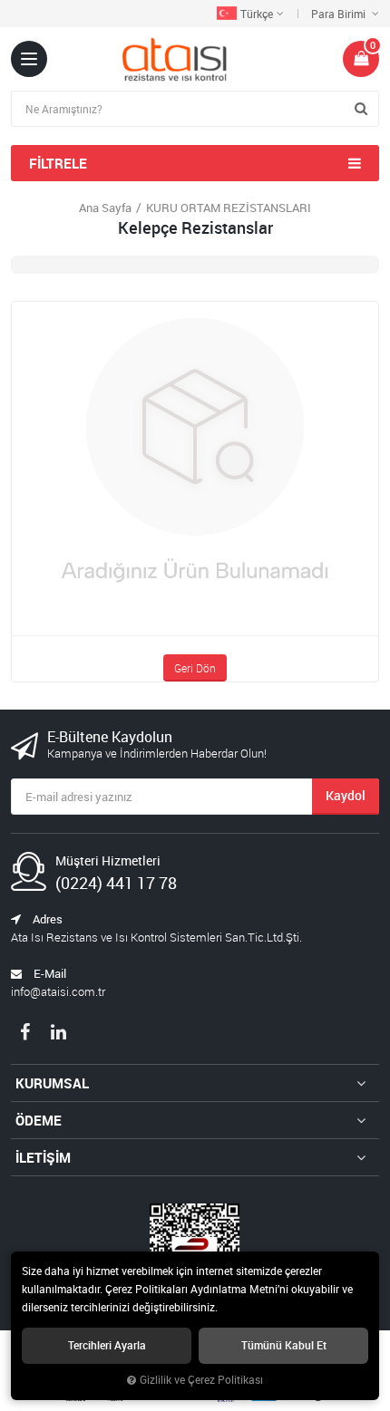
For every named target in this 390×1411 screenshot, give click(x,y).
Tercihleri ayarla (107, 1345)
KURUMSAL (52, 1083)
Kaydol (346, 795)
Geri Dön (195, 668)
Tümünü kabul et (284, 1345)
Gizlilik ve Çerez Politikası (201, 1380)
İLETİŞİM (43, 1157)
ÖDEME (38, 1120)
